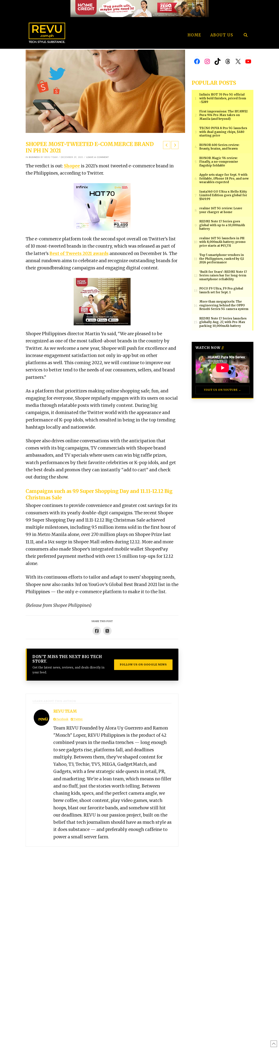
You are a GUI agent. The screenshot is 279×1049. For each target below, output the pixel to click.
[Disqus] (102, 894)
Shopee (72, 166)
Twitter (78, 719)
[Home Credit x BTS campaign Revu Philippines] (139, 8)
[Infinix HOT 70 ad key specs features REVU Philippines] (102, 206)
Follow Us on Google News (143, 664)
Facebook (62, 719)
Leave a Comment (97, 157)
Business (34, 157)
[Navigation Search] (245, 24)
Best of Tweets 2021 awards (79, 253)
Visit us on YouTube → (222, 390)
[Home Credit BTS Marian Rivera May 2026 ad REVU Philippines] (102, 301)
